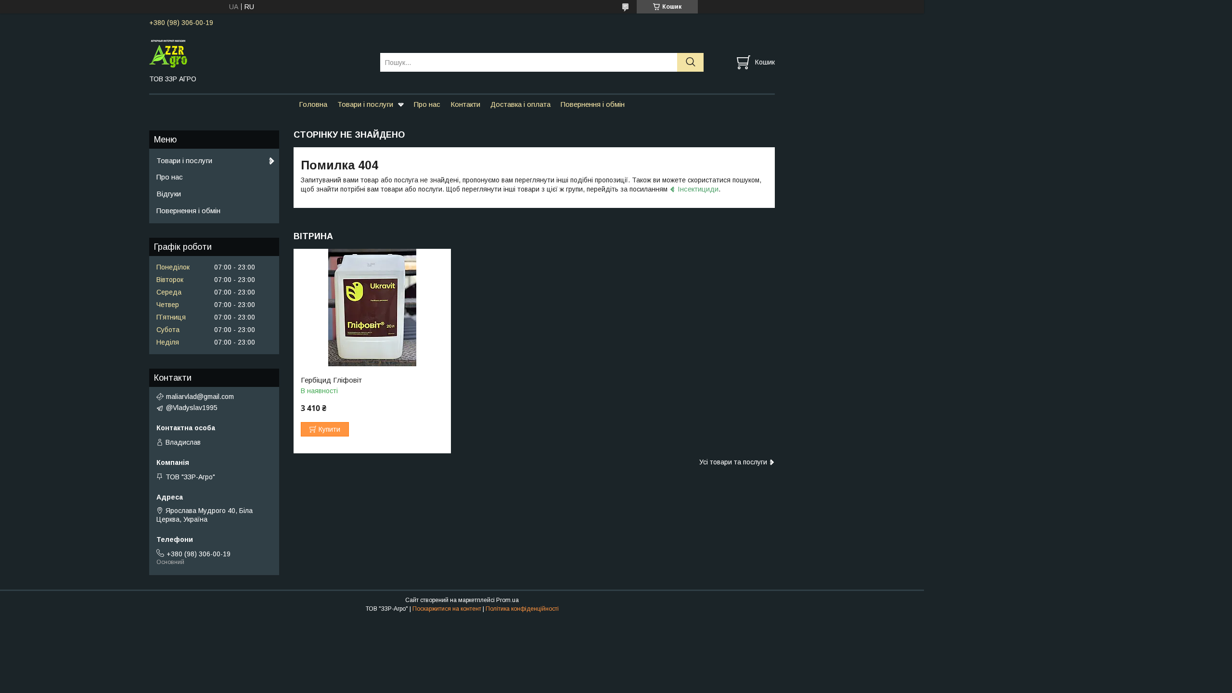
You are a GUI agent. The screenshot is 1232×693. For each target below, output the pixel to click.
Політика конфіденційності (522, 608)
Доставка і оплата (520, 104)
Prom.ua (507, 600)
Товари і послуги (365, 104)
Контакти (465, 104)
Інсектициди (698, 189)
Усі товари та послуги (733, 462)
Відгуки (168, 194)
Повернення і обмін (593, 104)
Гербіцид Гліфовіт (331, 380)
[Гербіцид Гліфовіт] (372, 308)
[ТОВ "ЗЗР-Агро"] (258, 53)
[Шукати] (690, 62)
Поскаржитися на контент (446, 608)
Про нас (427, 104)
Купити (329, 429)
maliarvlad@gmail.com (200, 396)
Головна (313, 104)
